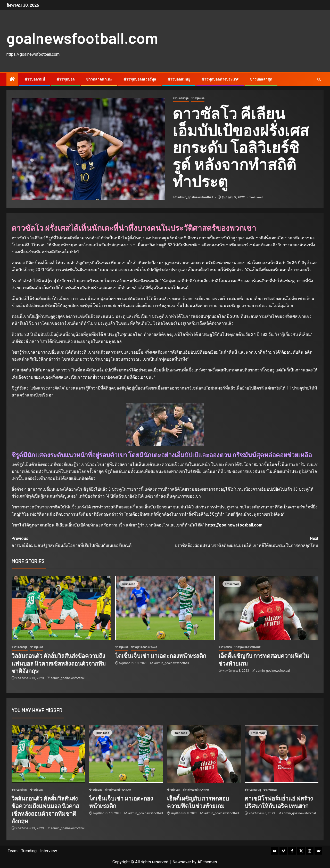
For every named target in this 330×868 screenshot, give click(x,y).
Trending (29, 850)
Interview (48, 850)
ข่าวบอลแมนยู (179, 79)
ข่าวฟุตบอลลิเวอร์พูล (139, 79)
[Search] (319, 79)
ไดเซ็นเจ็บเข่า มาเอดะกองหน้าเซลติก (160, 655)
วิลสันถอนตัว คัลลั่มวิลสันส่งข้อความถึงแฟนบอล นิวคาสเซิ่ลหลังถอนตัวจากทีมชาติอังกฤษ (59, 663)
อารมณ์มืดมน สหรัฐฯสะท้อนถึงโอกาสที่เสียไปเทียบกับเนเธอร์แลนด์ (71, 542)
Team (13, 850)
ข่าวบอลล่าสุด (261, 79)
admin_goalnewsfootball (195, 197)
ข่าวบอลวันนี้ (34, 79)
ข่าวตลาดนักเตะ (99, 79)
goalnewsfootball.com (82, 37)
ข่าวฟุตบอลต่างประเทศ (220, 79)
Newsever (181, 861)
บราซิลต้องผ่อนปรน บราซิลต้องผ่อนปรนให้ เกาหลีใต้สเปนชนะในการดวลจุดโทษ (246, 542)
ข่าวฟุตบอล (65, 79)
